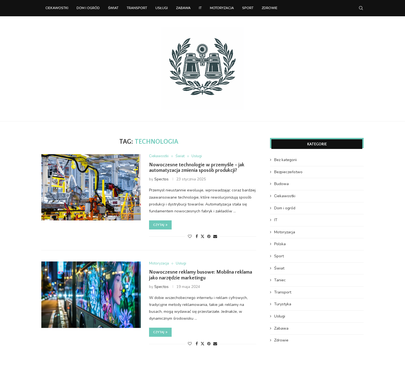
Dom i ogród (88, 8)
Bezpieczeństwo (288, 172)
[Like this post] (190, 236)
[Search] (361, 8)
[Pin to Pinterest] (208, 236)
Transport (137, 8)
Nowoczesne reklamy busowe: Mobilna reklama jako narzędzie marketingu (200, 275)
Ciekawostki (56, 8)
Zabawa (183, 8)
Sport (247, 8)
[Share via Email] (215, 236)
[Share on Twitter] (202, 236)
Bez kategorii (285, 159)
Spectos (161, 179)
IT (200, 8)
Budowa (281, 183)
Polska (280, 244)
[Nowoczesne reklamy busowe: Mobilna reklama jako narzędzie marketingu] (91, 294)
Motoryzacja (222, 8)
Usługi (161, 8)
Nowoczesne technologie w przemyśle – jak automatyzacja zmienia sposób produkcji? (196, 167)
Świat (113, 8)
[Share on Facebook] (197, 236)
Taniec (280, 280)
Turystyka (282, 304)
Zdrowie (269, 8)
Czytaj (158, 225)
